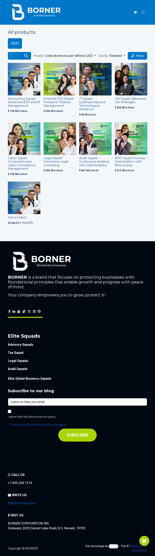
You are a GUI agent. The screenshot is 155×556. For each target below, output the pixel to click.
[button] (65, 56)
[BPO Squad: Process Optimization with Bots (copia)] (131, 138)
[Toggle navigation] (143, 12)
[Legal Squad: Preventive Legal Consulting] (60, 138)
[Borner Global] (113, 546)
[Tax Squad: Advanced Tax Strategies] (131, 79)
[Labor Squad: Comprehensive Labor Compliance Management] (24, 138)
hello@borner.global (22, 503)
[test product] (24, 198)
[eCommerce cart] (135, 12)
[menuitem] (15, 43)
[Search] (26, 56)
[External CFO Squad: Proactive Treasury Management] (60, 79)
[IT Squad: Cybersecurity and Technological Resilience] (95, 79)
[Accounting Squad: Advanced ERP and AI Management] (24, 79)
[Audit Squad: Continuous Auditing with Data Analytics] (95, 138)
